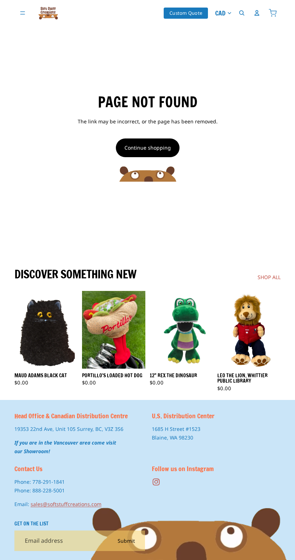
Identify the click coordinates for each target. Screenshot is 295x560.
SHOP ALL (269, 277)
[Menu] (22, 13)
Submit (126, 540)
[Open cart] (273, 13)
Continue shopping (147, 147)
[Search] (242, 13)
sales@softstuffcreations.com (66, 504)
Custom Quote (185, 13)
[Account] (257, 13)
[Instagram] (156, 482)
